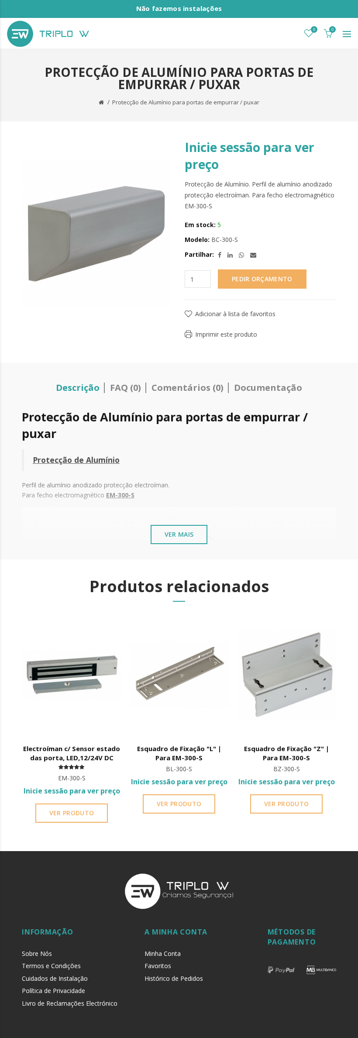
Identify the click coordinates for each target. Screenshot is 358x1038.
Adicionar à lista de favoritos (235, 314)
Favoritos (158, 966)
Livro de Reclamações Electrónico (69, 1003)
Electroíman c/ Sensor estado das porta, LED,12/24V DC (71, 753)
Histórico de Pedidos (174, 978)
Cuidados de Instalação (55, 978)
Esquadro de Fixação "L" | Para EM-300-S (179, 753)
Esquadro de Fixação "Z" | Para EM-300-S (286, 753)
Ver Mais (179, 534)
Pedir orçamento (262, 279)
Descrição (78, 387)
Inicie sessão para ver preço (72, 791)
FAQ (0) (125, 387)
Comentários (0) (187, 387)
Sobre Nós (37, 953)
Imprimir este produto (226, 334)
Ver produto (71, 813)
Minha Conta (163, 953)
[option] (71, 721)
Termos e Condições (51, 966)
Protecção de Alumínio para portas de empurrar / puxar (185, 102)
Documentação (268, 387)
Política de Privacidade (53, 990)
